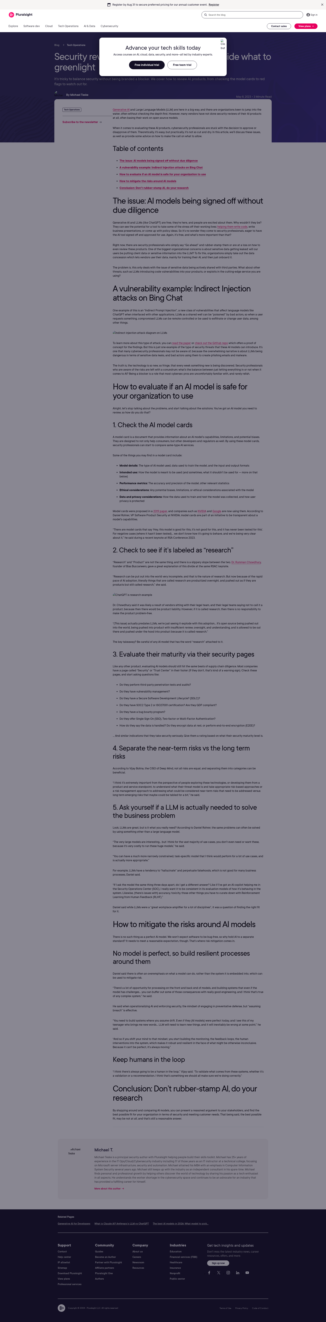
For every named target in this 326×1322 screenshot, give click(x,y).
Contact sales (279, 26)
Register (214, 4)
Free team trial (182, 65)
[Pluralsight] (20, 15)
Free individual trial (147, 65)
